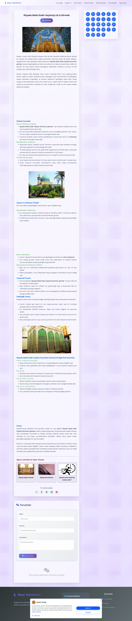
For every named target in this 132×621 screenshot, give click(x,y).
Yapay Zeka (122, 3)
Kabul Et (88, 608)
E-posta (21, 526)
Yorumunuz (23, 537)
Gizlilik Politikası (109, 607)
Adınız (21, 514)
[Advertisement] (47, 103)
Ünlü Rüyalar (112, 3)
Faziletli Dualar (89, 3)
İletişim (106, 603)
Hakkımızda (108, 599)
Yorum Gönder (29, 556)
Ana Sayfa (59, 3)
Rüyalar (67, 3)
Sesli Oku (48, 20)
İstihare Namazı (101, 3)
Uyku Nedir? (78, 3)
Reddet (88, 612)
